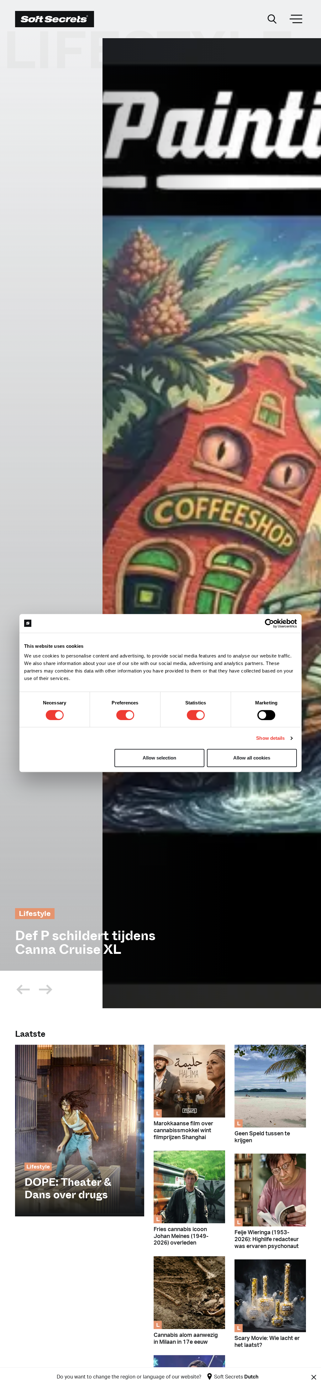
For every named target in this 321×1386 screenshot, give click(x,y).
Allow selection (159, 757)
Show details (270, 738)
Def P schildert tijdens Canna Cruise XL (85, 942)
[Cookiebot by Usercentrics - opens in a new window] (269, 623)
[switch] (125, 715)
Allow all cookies (251, 757)
